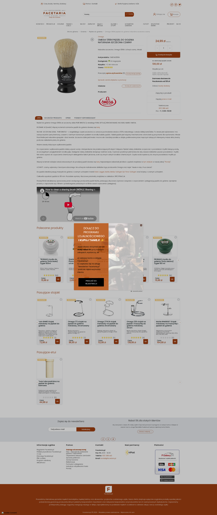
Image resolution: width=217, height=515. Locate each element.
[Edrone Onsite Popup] (108, 257)
